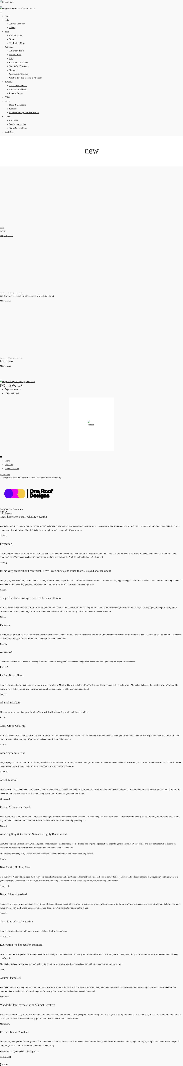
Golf (11, 58)
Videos (12, 27)
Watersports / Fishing (18, 74)
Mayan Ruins (15, 54)
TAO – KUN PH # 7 (18, 85)
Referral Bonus (16, 93)
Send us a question (17, 124)
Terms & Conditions (18, 128)
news (2, 230)
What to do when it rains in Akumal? (25, 78)
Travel (7, 101)
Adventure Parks (16, 51)
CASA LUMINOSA (18, 89)
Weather (12, 109)
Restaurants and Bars (18, 62)
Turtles (12, 39)
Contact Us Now (12, 468)
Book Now (9, 132)
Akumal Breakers (17, 24)
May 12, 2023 (6, 235)
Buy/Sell (8, 82)
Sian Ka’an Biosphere (19, 66)
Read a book (6, 361)
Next (5, 1064)
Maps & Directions (17, 105)
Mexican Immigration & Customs (24, 112)
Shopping (13, 70)
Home (7, 16)
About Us (13, 120)
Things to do (15, 293)
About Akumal (15, 35)
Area (7, 31)
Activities (9, 47)
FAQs (7, 97)
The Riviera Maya (17, 43)
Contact (8, 116)
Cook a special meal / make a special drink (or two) (27, 295)
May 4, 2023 (5, 301)
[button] (91, 12)
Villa (7, 20)
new (2, 228)
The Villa (9, 464)
